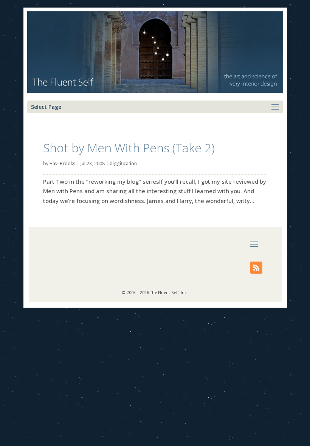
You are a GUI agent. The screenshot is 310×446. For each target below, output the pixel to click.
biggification (123, 163)
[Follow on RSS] (256, 268)
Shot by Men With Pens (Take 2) (129, 147)
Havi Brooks (63, 163)
